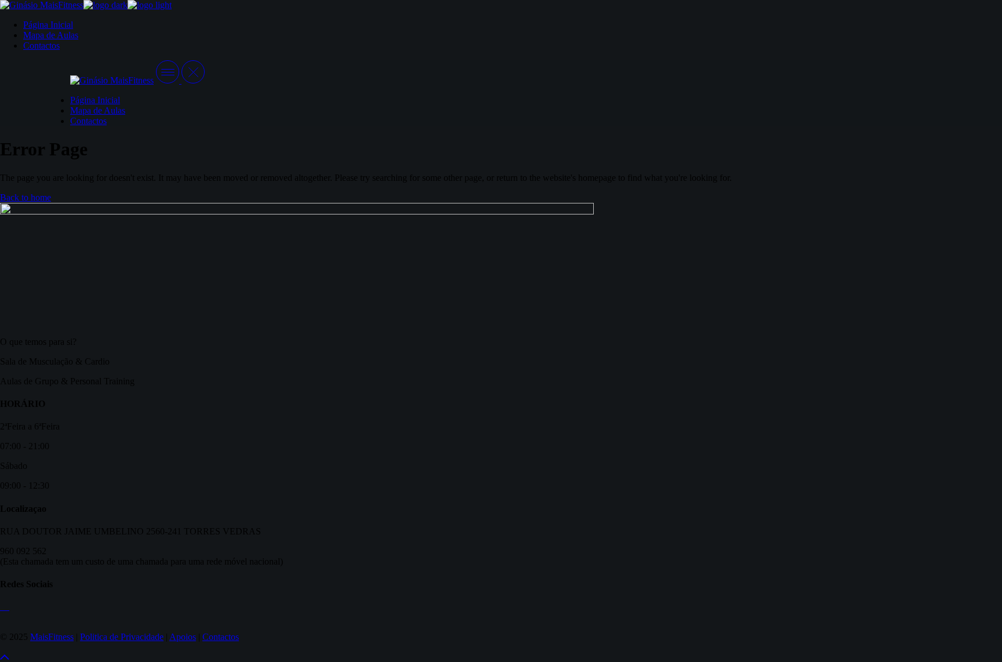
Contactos (220, 637)
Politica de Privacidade (122, 637)
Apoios (182, 637)
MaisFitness (52, 637)
